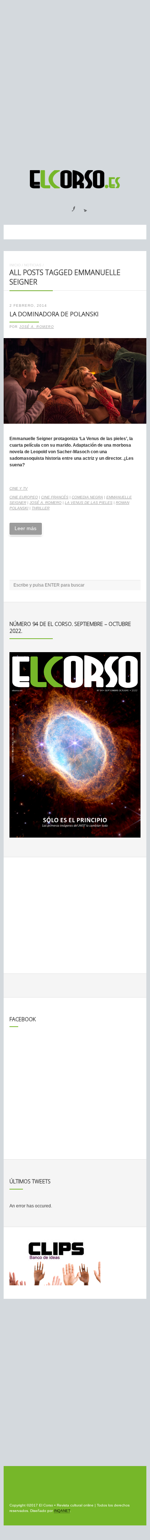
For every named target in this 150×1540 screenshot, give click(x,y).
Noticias (33, 265)
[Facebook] (69, 206)
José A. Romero (36, 327)
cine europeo (23, 497)
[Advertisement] (75, 82)
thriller (41, 508)
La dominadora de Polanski (54, 314)
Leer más (25, 528)
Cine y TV (18, 488)
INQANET (62, 1511)
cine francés (54, 497)
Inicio (15, 265)
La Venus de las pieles (88, 503)
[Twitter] (82, 206)
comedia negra (87, 497)
